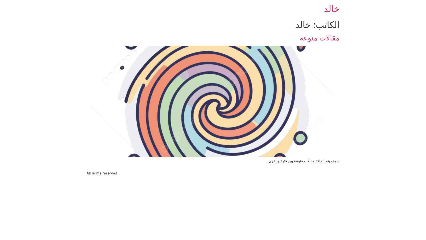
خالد (331, 8)
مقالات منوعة (319, 38)
